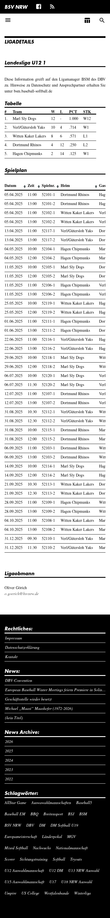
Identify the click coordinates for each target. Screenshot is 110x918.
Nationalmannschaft (72, 847)
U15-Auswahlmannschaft (24, 881)
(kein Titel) (14, 717)
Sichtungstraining (34, 859)
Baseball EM (15, 813)
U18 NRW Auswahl (76, 881)
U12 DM (56, 870)
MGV (71, 836)
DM (42, 825)
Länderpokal (52, 836)
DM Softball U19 (64, 825)
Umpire (10, 893)
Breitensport (53, 813)
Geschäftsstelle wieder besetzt (28, 699)
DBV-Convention (18, 680)
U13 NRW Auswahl (83, 870)
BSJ (71, 813)
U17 (52, 881)
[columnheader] (16, 185)
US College (30, 893)
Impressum (13, 638)
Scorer (10, 859)
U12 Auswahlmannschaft (24, 870)
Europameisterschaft (21, 836)
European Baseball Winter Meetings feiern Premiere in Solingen (55, 689)
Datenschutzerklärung (22, 647)
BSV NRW (16, 6)
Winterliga (82, 893)
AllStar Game (15, 802)
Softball (59, 859)
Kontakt (11, 656)
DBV (30, 825)
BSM (83, 813)
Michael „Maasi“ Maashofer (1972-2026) (39, 708)
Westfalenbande (56, 893)
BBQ (34, 813)
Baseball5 (84, 802)
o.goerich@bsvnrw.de (22, 593)
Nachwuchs (42, 847)
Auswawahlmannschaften (51, 802)
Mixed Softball (16, 847)
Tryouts (76, 859)
